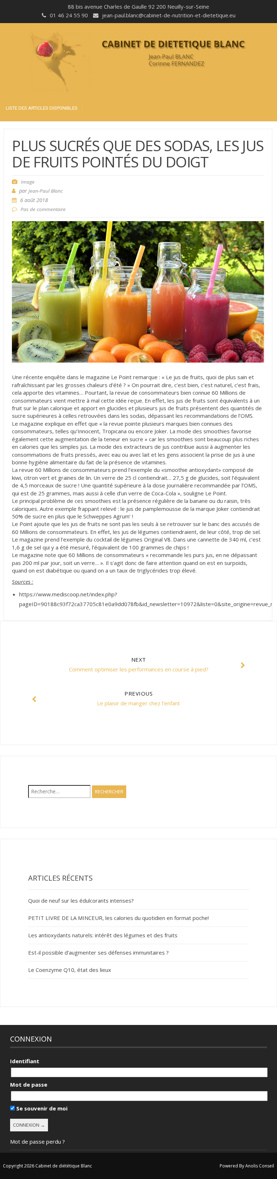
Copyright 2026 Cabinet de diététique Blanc (47, 1166)
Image (28, 182)
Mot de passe (28, 1084)
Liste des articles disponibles (42, 108)
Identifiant (24, 1061)
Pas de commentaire (43, 209)
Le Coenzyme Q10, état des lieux (69, 969)
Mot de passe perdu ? (37, 1141)
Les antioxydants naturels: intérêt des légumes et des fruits (102, 935)
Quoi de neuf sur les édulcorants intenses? (81, 900)
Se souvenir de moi (41, 1108)
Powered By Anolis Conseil (247, 1166)
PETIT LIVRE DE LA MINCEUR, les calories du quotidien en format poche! (118, 917)
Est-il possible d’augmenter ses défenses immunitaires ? (98, 952)
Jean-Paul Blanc (45, 191)
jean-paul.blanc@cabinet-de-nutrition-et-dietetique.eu (169, 15)
